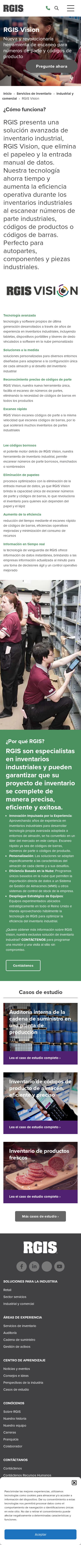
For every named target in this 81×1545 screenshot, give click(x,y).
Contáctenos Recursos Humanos (27, 1475)
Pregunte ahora (51, 66)
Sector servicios (14, 1296)
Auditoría (10, 1332)
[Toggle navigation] (70, 8)
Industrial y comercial (18, 1303)
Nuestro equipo (14, 1425)
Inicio (7, 93)
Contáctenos (23, 965)
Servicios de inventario (34, 93)
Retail (7, 1289)
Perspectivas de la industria (23, 1382)
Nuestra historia (14, 1418)
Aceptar (40, 1534)
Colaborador (12, 1446)
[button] (74, 1482)
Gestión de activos (16, 1346)
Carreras (9, 1432)
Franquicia (10, 1439)
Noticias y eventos (16, 1368)
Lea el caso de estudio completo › (35, 1057)
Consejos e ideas (16, 1375)
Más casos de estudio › (40, 1216)
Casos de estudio (16, 1389)
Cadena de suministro (19, 1339)
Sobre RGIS (12, 1411)
